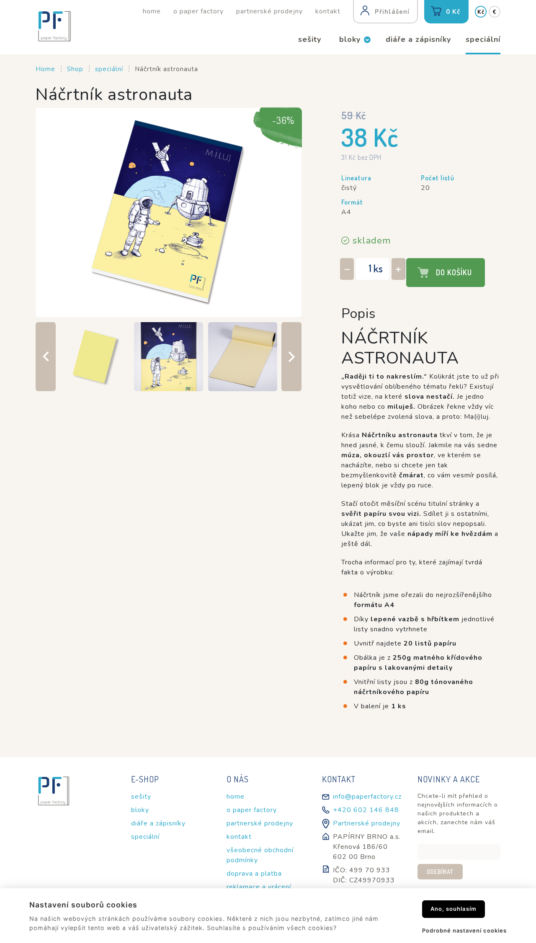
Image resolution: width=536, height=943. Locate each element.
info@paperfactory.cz (367, 796)
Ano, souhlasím (453, 908)
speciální (109, 69)
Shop (75, 69)
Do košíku (454, 272)
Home (45, 69)
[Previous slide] (46, 356)
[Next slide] (291, 356)
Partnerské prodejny (366, 823)
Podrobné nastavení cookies (464, 930)
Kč (480, 12)
